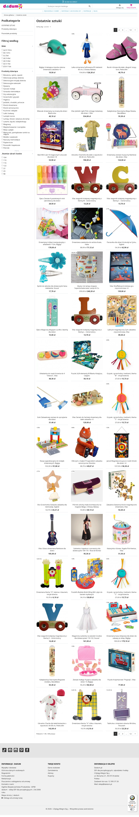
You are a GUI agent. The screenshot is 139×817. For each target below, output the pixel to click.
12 (131, 30)
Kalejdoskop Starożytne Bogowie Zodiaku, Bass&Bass (52, 681)
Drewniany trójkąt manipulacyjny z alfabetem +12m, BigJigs (52, 243)
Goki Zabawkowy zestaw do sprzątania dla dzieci (52, 418)
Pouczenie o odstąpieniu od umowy (16, 781)
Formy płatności (8, 776)
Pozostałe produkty (9, 33)
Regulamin (6, 773)
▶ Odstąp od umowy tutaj (12, 798)
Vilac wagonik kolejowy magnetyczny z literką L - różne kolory (87, 331)
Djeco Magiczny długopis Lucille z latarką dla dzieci (52, 331)
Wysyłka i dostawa (9, 767)
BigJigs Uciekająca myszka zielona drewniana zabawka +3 (52, 68)
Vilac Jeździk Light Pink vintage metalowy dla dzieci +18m (87, 112)
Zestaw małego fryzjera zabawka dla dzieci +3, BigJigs (87, 681)
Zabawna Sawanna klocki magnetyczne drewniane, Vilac (122, 506)
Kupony (51, 776)
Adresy (50, 773)
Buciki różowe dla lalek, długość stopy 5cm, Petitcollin (121, 68)
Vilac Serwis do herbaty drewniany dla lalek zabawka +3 (86, 418)
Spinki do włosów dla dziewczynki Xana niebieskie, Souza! (52, 287)
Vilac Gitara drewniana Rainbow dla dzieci (52, 549)
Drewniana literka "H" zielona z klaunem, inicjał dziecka (52, 593)
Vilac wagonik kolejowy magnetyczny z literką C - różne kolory (121, 199)
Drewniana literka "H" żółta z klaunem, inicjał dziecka (87, 724)
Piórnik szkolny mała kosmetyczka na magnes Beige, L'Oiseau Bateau (87, 506)
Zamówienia (53, 770)
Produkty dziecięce (9, 29)
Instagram (16, 750)
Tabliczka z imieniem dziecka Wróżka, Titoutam (121, 724)
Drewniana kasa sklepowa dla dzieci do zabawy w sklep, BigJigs (122, 637)
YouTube (10, 750)
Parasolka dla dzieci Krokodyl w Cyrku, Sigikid (121, 243)
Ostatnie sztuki (8, 25)
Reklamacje (6, 778)
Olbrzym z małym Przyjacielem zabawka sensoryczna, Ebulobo (87, 462)
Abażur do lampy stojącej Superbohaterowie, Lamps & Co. (86, 287)
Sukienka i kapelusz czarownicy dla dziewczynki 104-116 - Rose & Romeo (87, 549)
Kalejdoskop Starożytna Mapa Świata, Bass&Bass (121, 112)
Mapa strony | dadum (10, 795)
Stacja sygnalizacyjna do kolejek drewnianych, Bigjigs (52, 462)
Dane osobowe (54, 767)
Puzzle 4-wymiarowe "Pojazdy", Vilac (122, 680)
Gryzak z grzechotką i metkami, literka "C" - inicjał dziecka (121, 593)
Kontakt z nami (8, 784)
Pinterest (21, 750)
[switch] (132, 809)
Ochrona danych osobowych (13, 770)
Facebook (27, 750)
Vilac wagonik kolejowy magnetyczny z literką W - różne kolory (87, 199)
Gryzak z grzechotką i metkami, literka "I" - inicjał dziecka (121, 418)
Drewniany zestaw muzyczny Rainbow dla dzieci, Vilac (121, 156)
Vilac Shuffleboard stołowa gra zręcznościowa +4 (121, 287)
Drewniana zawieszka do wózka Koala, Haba (87, 243)
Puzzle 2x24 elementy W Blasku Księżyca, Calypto (86, 374)
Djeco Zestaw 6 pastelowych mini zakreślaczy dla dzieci (52, 199)
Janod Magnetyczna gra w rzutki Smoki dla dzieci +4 (122, 462)
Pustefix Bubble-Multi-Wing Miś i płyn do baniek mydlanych (86, 593)
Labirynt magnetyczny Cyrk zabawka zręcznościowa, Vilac (122, 331)
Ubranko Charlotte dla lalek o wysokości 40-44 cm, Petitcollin (86, 156)
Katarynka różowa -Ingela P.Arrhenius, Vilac (121, 549)
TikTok (4, 750)
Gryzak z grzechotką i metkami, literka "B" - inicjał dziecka (121, 374)
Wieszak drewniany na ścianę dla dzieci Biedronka (52, 112)
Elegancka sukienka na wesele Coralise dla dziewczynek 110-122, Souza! (87, 637)
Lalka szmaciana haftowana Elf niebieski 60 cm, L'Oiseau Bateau (86, 68)
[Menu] (136, 795)
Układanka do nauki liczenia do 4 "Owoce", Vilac (52, 374)
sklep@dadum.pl (105, 784)
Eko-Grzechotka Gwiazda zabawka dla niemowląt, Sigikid (52, 506)
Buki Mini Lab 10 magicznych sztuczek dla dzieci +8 (52, 156)
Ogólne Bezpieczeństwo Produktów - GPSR (19, 787)
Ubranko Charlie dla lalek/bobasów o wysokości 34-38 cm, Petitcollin (52, 724)
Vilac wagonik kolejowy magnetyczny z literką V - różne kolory (52, 637)
